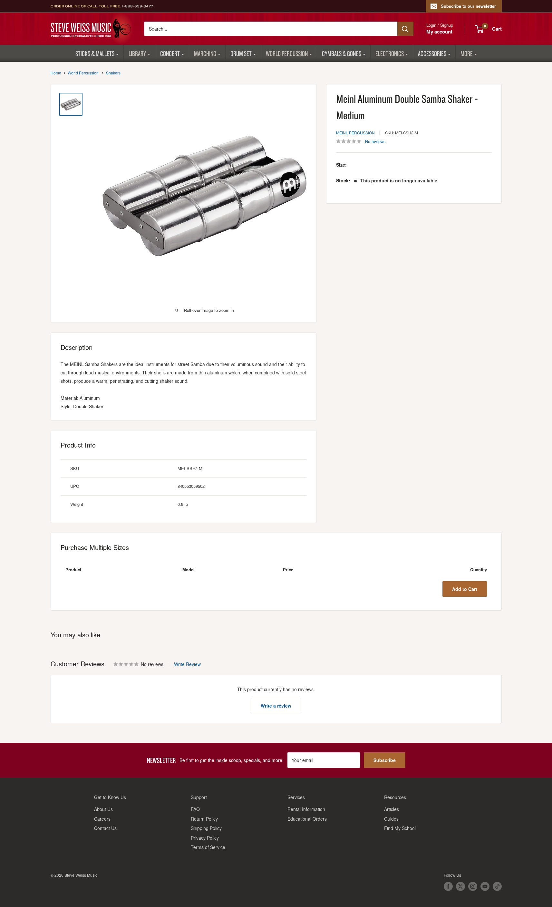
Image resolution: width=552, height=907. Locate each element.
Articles (391, 809)
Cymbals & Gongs (341, 53)
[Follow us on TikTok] (497, 886)
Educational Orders (307, 818)
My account (439, 31)
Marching (205, 53)
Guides (391, 818)
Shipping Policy (206, 828)
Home (56, 72)
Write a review (276, 705)
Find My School (400, 828)
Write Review (187, 664)
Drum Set (241, 53)
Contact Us (105, 828)
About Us (103, 809)
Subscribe (384, 760)
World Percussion (287, 53)
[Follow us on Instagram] (472, 886)
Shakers (113, 72)
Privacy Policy (205, 838)
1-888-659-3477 (137, 6)
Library (137, 53)
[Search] (405, 29)
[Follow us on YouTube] (484, 886)
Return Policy (204, 818)
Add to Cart (464, 589)
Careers (102, 818)
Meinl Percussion (355, 132)
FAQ (195, 809)
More (466, 53)
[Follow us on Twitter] (460, 886)
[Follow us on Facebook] (448, 886)
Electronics (389, 53)
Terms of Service (208, 847)
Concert (170, 53)
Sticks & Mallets (94, 53)
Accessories (432, 53)
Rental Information (306, 809)
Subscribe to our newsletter (468, 6)
